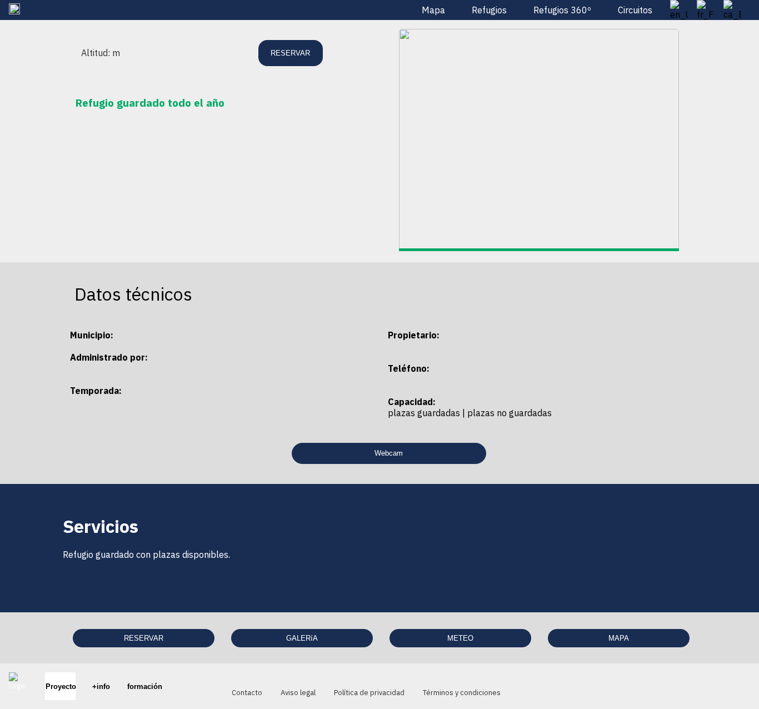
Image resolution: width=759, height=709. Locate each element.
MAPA (618, 638)
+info (100, 686)
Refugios (489, 10)
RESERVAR (143, 638)
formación (144, 686)
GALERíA (302, 638)
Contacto (247, 692)
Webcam (388, 453)
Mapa (433, 10)
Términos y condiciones (462, 692)
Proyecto (60, 686)
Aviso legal (298, 692)
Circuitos (635, 10)
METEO (460, 638)
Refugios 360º (562, 10)
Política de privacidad (369, 692)
